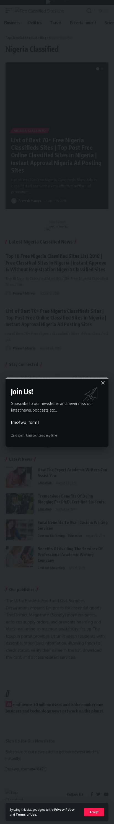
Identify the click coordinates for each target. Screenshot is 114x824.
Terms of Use (26, 814)
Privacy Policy (64, 809)
